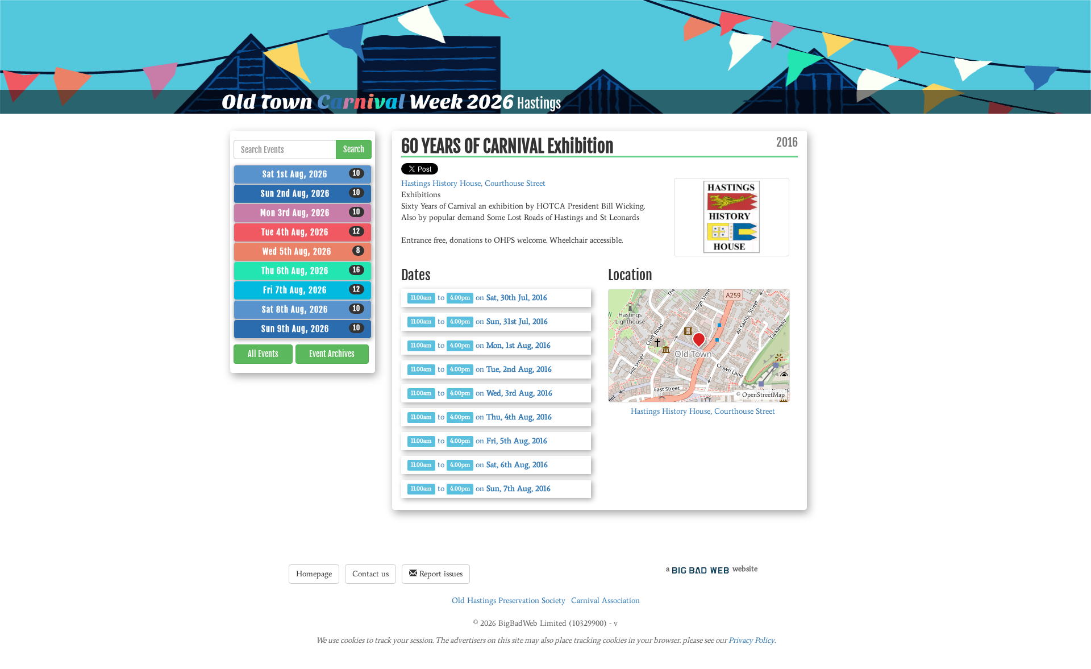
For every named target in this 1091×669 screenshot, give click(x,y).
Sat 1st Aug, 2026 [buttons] (311, 174)
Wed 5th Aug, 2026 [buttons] (312, 251)
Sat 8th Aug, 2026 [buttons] (311, 309)
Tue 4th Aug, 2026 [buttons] (310, 232)
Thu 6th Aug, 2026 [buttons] (310, 270)
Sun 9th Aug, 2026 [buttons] (311, 328)
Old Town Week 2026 (368, 102)
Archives (332, 354)
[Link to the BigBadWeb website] (701, 569)
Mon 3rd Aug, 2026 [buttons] (310, 212)
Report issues (440, 574)
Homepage (314, 574)
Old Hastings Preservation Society (508, 600)
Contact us (370, 574)
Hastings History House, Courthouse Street (473, 183)
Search (353, 149)
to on (479, 297)
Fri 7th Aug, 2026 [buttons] (311, 290)
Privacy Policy (751, 640)
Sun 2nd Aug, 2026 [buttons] (311, 193)
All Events (263, 354)
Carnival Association (605, 600)
